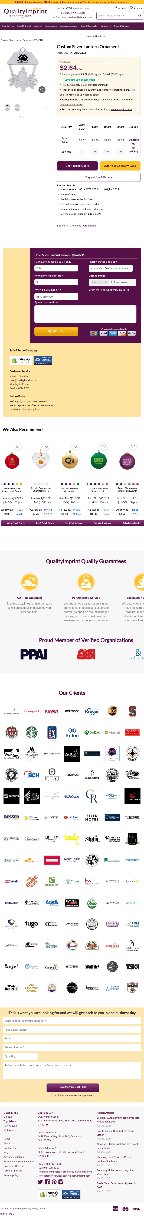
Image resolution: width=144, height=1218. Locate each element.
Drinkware (106, 26)
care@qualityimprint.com (79, 17)
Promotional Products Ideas (19, 1161)
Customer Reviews (14, 1166)
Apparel (38, 26)
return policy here (30, 409)
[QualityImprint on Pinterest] (54, 1183)
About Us (9, 1143)
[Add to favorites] (17, 446)
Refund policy (11, 1175)
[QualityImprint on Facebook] (47, 1183)
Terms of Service (13, 1170)
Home (7, 1138)
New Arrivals (10, 1125)
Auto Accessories (68, 26)
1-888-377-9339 (72, 13)
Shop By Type (8, 26)
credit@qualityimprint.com (77, 1171)
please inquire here (121, 109)
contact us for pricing (71, 104)
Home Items (8, 32)
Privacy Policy (30, 1208)
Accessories (51, 26)
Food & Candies (121, 26)
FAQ (6, 1152)
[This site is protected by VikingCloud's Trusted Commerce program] (43, 360)
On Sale (53, 32)
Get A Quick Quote (16, 523)
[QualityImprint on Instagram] (61, 1183)
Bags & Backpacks (89, 26)
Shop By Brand (24, 26)
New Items (66, 32)
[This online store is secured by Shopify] (21, 360)
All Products (10, 1130)
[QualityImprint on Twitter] (40, 1183)
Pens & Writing (39, 32)
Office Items (23, 32)
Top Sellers (10, 1121)
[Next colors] (45, 108)
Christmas (75, 225)
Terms (10, 1214)
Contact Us (10, 1148)
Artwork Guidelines (14, 1156)
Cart (138, 32)
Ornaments (89, 225)
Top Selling (79, 32)
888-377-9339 (54, 1164)
